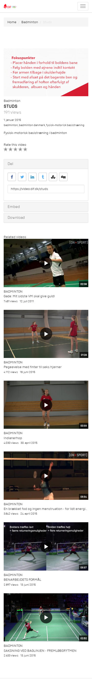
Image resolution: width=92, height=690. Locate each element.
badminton (11, 125)
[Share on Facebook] (12, 177)
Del (10, 164)
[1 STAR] (6, 149)
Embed (14, 206)
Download (16, 217)
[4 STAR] (20, 149)
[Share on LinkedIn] (32, 177)
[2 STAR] (11, 149)
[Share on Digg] (63, 177)
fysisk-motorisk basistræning (65, 125)
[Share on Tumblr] (43, 177)
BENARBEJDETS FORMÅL (22, 579)
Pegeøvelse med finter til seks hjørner (33, 367)
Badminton (29, 22)
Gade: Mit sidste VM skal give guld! (29, 296)
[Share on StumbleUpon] (53, 177)
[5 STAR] (25, 149)
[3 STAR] (15, 149)
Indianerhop (13, 438)
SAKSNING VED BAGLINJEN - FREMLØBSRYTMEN (40, 650)
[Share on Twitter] (22, 177)
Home (11, 22)
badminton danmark (32, 125)
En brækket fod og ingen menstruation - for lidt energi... (45, 508)
